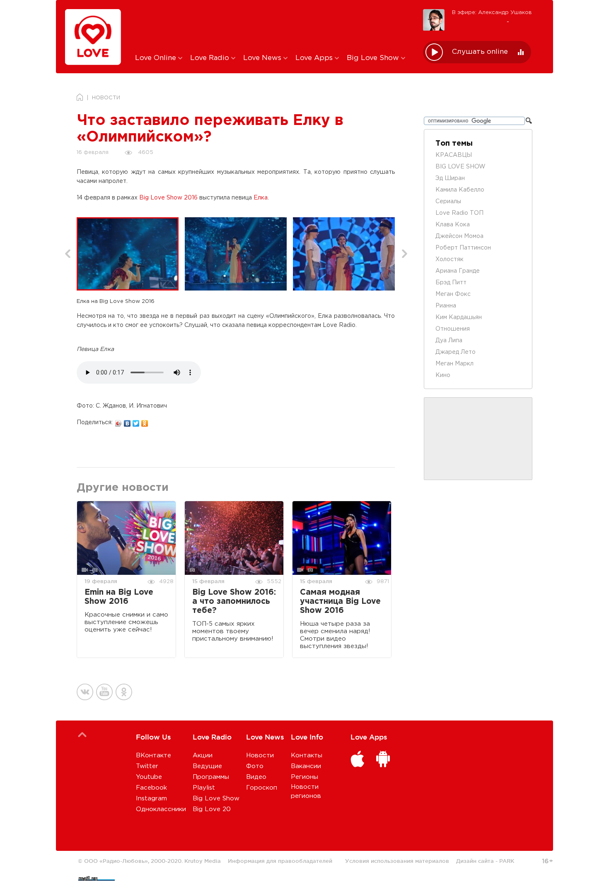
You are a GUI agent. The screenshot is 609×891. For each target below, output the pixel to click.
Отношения (452, 329)
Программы (211, 777)
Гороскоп (261, 787)
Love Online (156, 58)
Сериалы (448, 201)
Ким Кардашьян (458, 317)
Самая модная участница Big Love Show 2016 (340, 601)
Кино (442, 375)
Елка (261, 197)
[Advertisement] (273, 26)
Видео (256, 777)
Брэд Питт (450, 282)
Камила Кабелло (459, 189)
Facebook (151, 787)
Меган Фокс (453, 294)
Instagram (151, 798)
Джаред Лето (455, 352)
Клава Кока (452, 224)
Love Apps (315, 58)
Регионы (304, 777)
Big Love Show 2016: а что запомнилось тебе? (234, 601)
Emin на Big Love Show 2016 (119, 597)
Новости (260, 755)
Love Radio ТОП (459, 213)
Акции (203, 755)
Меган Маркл (454, 363)
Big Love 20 (212, 809)
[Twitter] (136, 421)
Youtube (149, 777)
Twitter (147, 766)
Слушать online (480, 52)
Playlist (204, 787)
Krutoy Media (202, 861)
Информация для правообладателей (280, 861)
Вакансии (306, 766)
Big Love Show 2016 (168, 197)
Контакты (306, 755)
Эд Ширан (450, 178)
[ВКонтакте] (127, 421)
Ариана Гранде (457, 271)
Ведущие (207, 766)
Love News (263, 58)
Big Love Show (374, 58)
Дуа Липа (448, 340)
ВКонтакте (153, 755)
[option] (131, 254)
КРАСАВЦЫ (453, 155)
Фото (254, 766)
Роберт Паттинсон (463, 247)
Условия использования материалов (397, 861)
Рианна (445, 305)
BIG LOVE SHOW (460, 166)
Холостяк (449, 259)
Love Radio (210, 58)
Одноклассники (161, 809)
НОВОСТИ (106, 98)
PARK (506, 861)
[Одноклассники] (144, 421)
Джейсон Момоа (459, 236)
